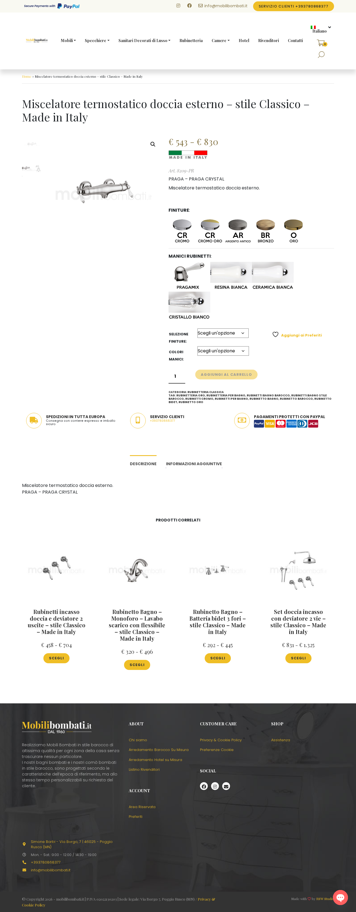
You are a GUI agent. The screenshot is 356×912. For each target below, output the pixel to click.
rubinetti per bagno (231, 399)
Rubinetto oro (191, 402)
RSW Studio (325, 898)
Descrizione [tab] (143, 464)
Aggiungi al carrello (226, 374)
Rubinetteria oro (190, 395)
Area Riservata (142, 806)
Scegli (56, 658)
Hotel (244, 40)
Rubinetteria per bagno (225, 395)
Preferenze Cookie (217, 749)
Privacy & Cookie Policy (221, 740)
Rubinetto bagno (263, 399)
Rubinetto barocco (296, 399)
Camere (219, 40)
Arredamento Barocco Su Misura (159, 749)
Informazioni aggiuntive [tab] (194, 464)
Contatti (295, 40)
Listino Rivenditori (144, 769)
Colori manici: (176, 355)
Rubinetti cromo (199, 399)
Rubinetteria (191, 40)
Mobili (67, 40)
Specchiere (95, 40)
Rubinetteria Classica (205, 392)
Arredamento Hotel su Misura (155, 759)
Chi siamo (138, 740)
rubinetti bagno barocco (268, 395)
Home (26, 76)
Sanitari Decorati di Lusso (142, 40)
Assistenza (280, 740)
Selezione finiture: (178, 337)
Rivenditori (268, 40)
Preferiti (135, 816)
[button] (318, 29)
